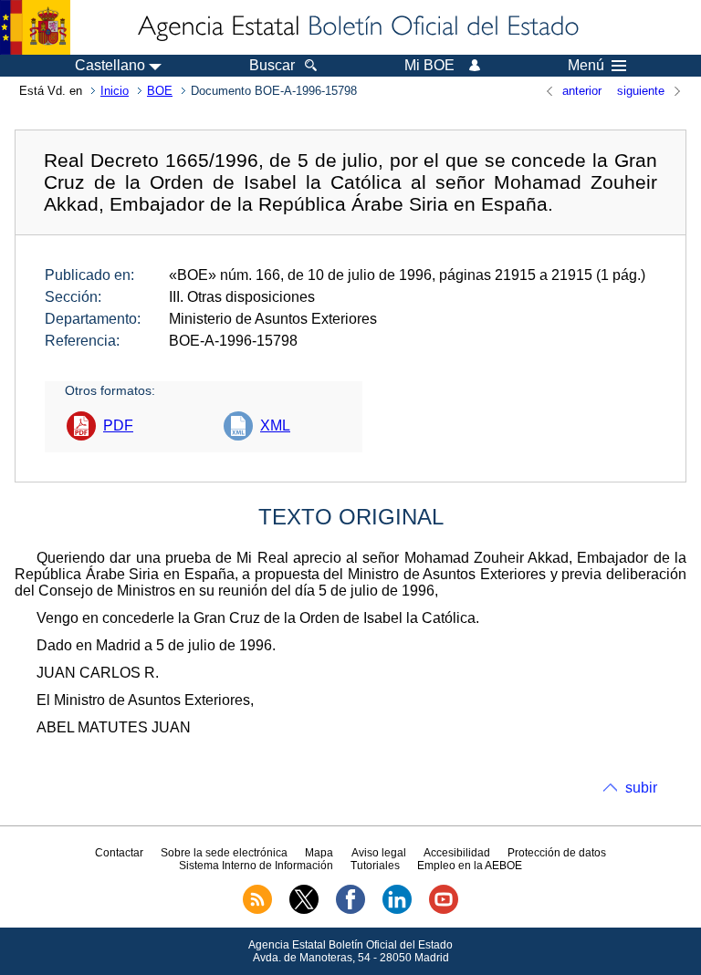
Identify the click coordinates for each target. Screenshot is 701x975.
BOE (160, 91)
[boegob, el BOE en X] (304, 910)
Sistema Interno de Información (256, 865)
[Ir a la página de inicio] (357, 27)
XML (275, 425)
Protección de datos (556, 852)
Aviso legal (378, 852)
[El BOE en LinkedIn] (397, 910)
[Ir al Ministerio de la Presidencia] (35, 27)
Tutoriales (375, 865)
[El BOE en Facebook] (350, 910)
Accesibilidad (457, 852)
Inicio (114, 91)
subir (641, 787)
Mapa (319, 852)
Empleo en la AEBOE (469, 865)
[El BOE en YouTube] (443, 910)
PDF (118, 425)
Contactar (119, 852)
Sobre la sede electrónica (224, 852)
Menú (586, 65)
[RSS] (257, 910)
